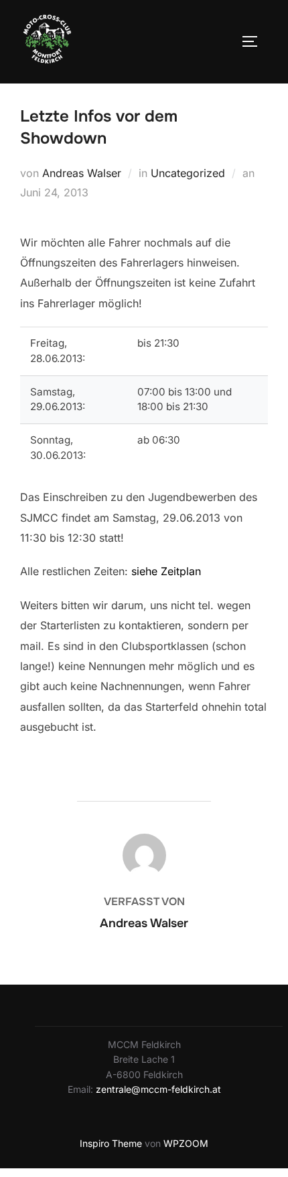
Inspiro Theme (111, 1143)
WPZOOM (185, 1143)
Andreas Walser (81, 173)
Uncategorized (188, 173)
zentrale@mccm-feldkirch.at (158, 1089)
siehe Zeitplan (166, 571)
